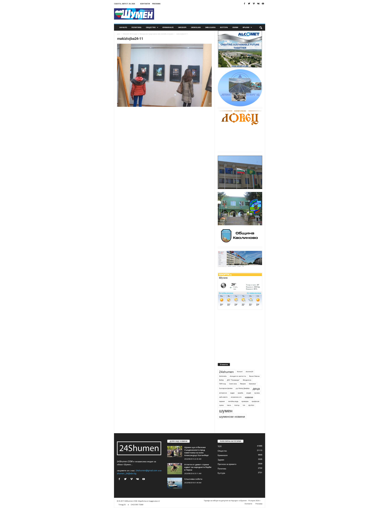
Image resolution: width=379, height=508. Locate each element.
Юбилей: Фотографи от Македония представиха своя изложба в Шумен (148, 34)
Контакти (145, 4)
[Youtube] (263, 3)
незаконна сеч (236, 397)
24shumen (226, 371)
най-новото (223, 397)
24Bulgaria (210, 27)
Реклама (156, 4)
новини (249, 397)
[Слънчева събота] (174, 483)
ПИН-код (222, 384)
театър (236, 405)
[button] (260, 27)
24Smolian (196, 27)
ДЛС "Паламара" (233, 380)
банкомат (252, 384)
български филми (225, 388)
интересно (223, 393)
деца (256, 388)
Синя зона (233, 384)
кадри (232, 393)
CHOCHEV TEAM (137, 504)
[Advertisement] (211, 14)
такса (229, 405)
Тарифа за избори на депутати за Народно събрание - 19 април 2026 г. (232, 500)
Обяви (235, 27)
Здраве (221, 459)
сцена (221, 405)
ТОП (219, 446)
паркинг (222, 401)
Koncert (240, 371)
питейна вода (233, 401)
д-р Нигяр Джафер (242, 388)
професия (255, 401)
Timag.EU (122, 504)
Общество (151, 27)
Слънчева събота (193, 479)
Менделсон (247, 380)
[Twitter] (249, 3)
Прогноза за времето (227, 464)
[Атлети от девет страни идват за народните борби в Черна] (174, 468)
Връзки (246, 27)
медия (248, 393)
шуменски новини (232, 416)
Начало (123, 27)
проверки (244, 401)
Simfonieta (223, 376)
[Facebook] (244, 3)
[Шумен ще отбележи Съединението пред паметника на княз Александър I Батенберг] (174, 451)
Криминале (168, 27)
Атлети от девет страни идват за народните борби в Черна (197, 467)
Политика (136, 27)
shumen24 (249, 371)
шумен (225, 410)
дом (118, 34)
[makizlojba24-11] (164, 75)
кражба (240, 393)
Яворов (243, 384)
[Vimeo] (254, 3)
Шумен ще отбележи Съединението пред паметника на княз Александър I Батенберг (196, 451)
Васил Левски (254, 376)
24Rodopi (182, 27)
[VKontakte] (258, 3)
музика (257, 393)
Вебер (221, 380)
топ (244, 405)
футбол (251, 405)
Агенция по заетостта (238, 376)
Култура (224, 27)
